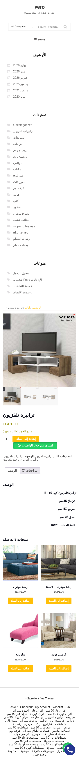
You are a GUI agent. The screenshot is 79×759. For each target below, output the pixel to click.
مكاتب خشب (21, 219)
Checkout (26, 707)
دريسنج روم (20, 150)
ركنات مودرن (32, 724)
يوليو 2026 (19, 65)
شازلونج (18, 175)
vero (40, 7)
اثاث (27, 307)
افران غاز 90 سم (17, 713)
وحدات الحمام (21, 238)
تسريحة (70, 717)
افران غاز (37, 710)
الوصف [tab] (12, 470)
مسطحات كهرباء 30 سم (23, 744)
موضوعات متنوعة (24, 226)
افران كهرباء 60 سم (60, 713)
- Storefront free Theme (39, 698)
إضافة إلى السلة (26, 438)
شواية (56, 727)
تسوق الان (11, 720)
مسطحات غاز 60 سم (54, 737)
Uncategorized (22, 124)
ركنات (17, 169)
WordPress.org (22, 292)
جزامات (18, 143)
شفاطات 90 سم (40, 727)
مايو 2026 (19, 71)
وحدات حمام (20, 245)
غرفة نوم (14, 730)
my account (42, 707)
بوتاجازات (37, 717)
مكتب (60, 747)
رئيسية (17, 724)
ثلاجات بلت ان (28, 720)
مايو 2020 (19, 96)
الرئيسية (37, 307)
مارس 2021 (20, 90)
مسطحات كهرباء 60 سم (55, 744)
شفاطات (60, 724)
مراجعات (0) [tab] (29, 470)
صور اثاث (19, 181)
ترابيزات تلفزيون (23, 131)
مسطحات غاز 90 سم (28, 740)
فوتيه (16, 194)
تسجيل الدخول (21, 273)
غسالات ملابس (61, 730)
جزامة (43, 720)
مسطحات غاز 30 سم (25, 737)
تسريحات (18, 137)
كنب (16, 200)
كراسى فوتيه (21, 734)
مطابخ (17, 207)
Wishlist (58, 707)
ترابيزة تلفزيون (43, 456)
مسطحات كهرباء (54, 740)
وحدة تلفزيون (11, 459)
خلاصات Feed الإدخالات (27, 279)
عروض (67, 727)
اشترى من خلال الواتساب (37, 445)
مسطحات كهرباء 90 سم (29, 747)
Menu (41, 39)
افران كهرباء (37, 713)
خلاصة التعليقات (22, 286)
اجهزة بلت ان (21, 710)
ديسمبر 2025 (21, 84)
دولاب (70, 720)
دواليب (17, 163)
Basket (12, 707)
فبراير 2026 (20, 77)
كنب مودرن (39, 734)
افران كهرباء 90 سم (16, 717)
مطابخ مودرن (21, 213)
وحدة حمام (39, 754)
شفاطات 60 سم (18, 727)
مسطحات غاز (57, 734)
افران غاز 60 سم (56, 710)
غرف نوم (18, 188)
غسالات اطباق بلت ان (36, 730)
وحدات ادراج (20, 232)
